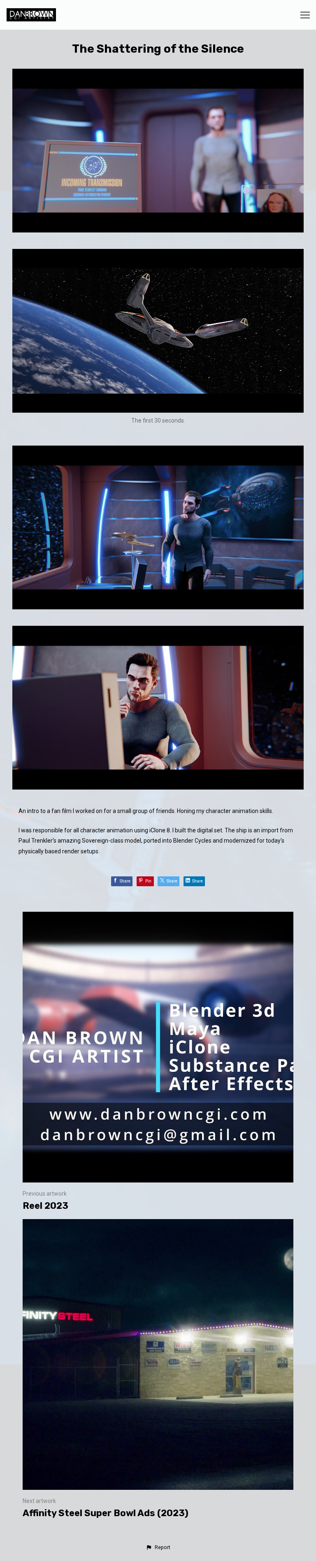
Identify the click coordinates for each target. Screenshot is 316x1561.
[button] (158, 1547)
